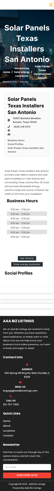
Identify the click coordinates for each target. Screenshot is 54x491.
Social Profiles (15, 144)
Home (6, 72)
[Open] (50, 5)
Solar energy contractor (27, 264)
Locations (9, 430)
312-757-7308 (11, 404)
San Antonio (21, 68)
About (6, 426)
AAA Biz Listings (15, 5)
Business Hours (16, 140)
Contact (8, 435)
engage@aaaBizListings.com (20, 390)
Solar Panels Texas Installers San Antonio (26, 150)
